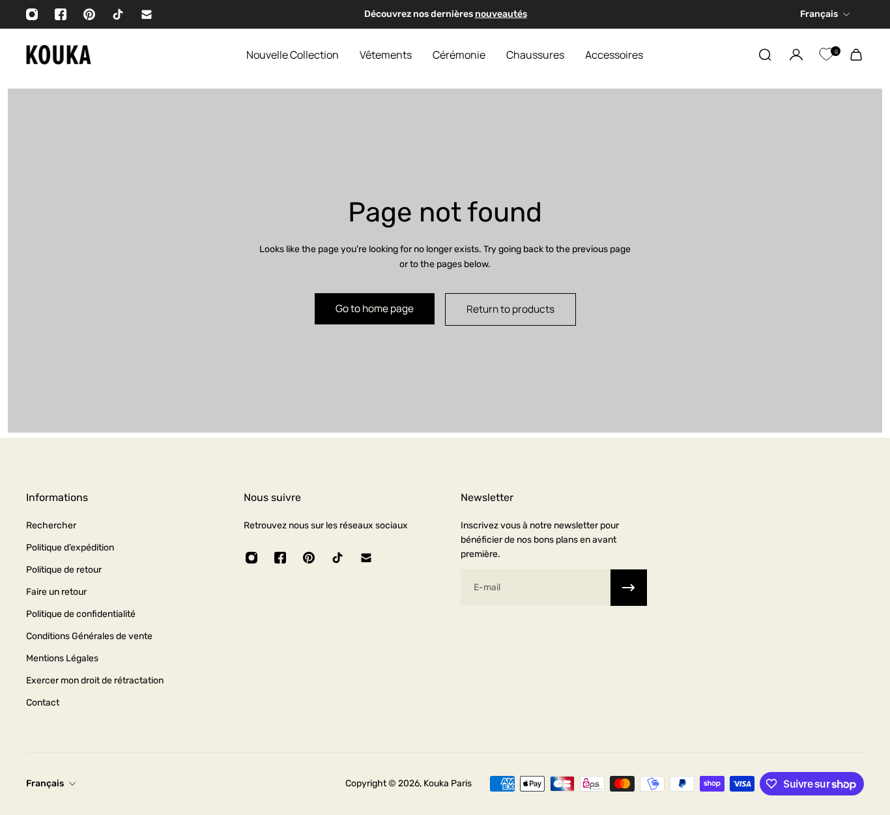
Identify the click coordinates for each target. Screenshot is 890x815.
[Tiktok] (118, 14)
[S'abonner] (628, 587)
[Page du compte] (796, 54)
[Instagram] (32, 14)
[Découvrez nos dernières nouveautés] (444, 14)
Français (45, 783)
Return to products (510, 309)
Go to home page (375, 308)
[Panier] (856, 54)
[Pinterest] (89, 14)
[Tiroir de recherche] (765, 54)
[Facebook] (60, 14)
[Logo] (58, 54)
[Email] (146, 14)
